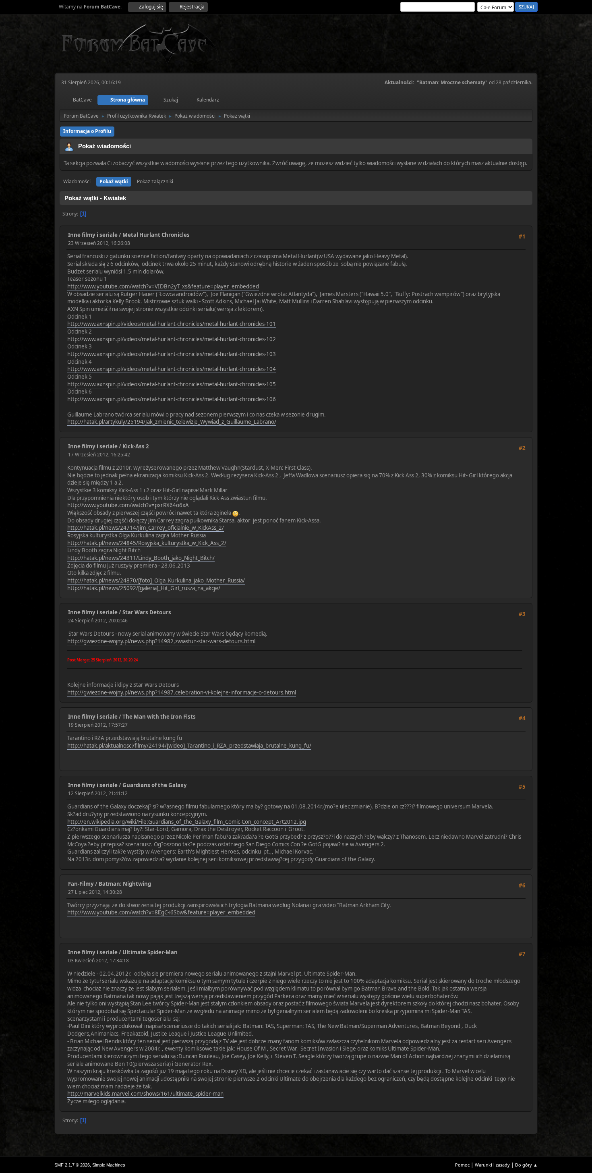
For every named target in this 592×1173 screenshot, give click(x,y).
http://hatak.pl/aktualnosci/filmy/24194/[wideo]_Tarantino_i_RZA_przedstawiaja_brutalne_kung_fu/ (189, 745)
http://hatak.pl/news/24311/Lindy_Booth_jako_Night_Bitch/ (141, 558)
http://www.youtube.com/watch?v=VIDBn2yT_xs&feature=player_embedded (163, 286)
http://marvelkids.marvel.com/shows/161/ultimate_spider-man (145, 1093)
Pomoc (462, 1165)
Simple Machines (108, 1165)
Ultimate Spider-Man (150, 952)
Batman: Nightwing (125, 883)
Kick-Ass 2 (135, 446)
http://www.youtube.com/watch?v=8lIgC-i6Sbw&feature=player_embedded (161, 912)
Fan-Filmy (81, 883)
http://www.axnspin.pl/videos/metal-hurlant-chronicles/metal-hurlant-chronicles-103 (171, 354)
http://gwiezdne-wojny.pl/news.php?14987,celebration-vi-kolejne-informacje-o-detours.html (181, 692)
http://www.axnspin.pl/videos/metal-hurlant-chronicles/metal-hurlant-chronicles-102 (171, 339)
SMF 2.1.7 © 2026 (72, 1165)
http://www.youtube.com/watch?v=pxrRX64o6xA (128, 505)
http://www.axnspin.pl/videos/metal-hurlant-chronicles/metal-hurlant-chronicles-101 (171, 323)
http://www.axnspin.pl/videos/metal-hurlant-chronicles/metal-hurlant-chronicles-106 (171, 399)
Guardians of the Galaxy (154, 785)
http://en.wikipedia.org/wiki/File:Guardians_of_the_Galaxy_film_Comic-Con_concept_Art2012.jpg (186, 821)
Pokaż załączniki (155, 181)
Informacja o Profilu (87, 131)
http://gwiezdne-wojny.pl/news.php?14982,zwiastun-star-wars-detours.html (161, 641)
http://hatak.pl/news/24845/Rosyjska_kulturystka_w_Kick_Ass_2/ (146, 543)
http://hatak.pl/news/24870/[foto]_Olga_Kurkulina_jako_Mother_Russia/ (156, 580)
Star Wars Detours (146, 612)
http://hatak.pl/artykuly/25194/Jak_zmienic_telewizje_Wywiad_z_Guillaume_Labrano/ (171, 421)
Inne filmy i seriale (93, 234)
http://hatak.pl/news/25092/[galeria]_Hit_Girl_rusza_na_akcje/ (143, 588)
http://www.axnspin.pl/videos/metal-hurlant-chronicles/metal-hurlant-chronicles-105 (171, 384)
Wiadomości (77, 181)
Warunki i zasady (492, 1165)
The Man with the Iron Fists (159, 716)
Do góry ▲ (526, 1165)
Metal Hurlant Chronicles (156, 234)
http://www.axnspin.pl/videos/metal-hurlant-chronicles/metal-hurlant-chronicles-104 (171, 369)
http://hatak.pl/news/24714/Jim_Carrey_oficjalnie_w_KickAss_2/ (145, 527)
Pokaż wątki (113, 181)
